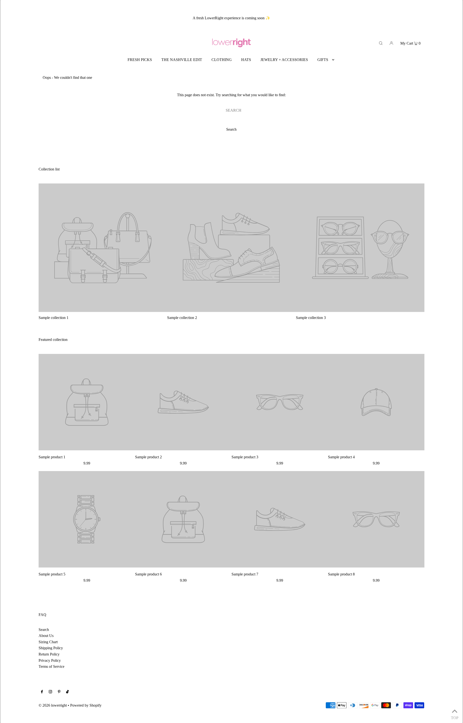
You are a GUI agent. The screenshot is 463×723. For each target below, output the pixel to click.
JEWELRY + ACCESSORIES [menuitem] (284, 60)
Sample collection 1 (53, 318)
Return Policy (49, 654)
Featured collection (53, 340)
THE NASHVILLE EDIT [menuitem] (181, 60)
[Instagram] (50, 692)
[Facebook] (42, 692)
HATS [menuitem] (246, 60)
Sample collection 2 (182, 318)
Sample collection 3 (311, 318)
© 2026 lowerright (53, 705)
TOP (454, 717)
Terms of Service (51, 666)
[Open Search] (381, 43)
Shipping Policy (51, 648)
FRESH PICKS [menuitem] (140, 60)
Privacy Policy (50, 660)
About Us (46, 636)
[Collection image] (102, 310)
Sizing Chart (48, 642)
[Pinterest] (59, 692)
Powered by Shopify (86, 705)
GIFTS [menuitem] (322, 60)
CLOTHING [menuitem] (221, 60)
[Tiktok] (67, 692)
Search (44, 630)
